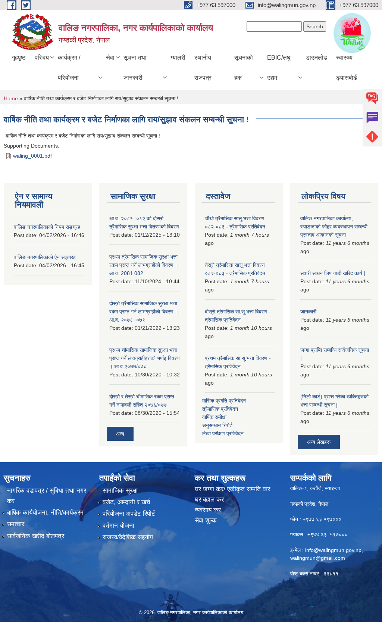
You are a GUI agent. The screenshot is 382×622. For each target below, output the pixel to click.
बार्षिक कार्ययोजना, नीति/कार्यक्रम (45, 512)
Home (11, 98)
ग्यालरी (177, 57)
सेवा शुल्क (206, 520)
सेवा (110, 57)
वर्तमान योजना (118, 525)
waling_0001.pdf (32, 156)
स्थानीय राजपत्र (203, 67)
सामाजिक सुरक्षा (120, 490)
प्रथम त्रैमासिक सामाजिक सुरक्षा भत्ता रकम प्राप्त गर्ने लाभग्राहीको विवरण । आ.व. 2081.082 (143, 265)
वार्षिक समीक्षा (214, 417)
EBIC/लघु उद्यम (278, 67)
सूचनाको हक (243, 67)
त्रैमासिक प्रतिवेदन (247, 227)
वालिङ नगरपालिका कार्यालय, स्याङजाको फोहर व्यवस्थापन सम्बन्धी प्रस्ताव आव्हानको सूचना (333, 226)
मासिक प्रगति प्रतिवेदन (224, 401)
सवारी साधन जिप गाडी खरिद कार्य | (332, 273)
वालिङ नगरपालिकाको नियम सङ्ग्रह (47, 227)
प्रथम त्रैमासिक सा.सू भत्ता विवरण (236, 358)
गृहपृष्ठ (19, 57)
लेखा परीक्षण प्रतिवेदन (223, 433)
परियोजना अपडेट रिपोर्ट (129, 513)
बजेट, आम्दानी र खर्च (126, 502)
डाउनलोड (316, 57)
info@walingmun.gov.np (333, 550)
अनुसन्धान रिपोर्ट (217, 425)
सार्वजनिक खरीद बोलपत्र (35, 536)
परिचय (42, 57)
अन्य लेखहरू (319, 442)
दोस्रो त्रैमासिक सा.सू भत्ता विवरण (236, 312)
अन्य (120, 434)
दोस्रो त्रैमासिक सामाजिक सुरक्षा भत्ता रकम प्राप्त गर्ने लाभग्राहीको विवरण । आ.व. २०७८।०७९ (143, 311)
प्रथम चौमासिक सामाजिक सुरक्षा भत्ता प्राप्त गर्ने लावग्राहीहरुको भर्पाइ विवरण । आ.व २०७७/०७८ (144, 358)
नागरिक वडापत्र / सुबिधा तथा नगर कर (46, 496)
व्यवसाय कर (208, 510)
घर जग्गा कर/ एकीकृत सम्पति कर (232, 489)
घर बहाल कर (209, 499)
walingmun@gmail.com (317, 558)
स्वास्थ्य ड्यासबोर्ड (346, 67)
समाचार (15, 524)
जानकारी (308, 312)
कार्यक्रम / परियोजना (69, 67)
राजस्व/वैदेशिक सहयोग (128, 537)
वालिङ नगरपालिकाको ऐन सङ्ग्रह (45, 257)
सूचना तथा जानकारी (135, 67)
